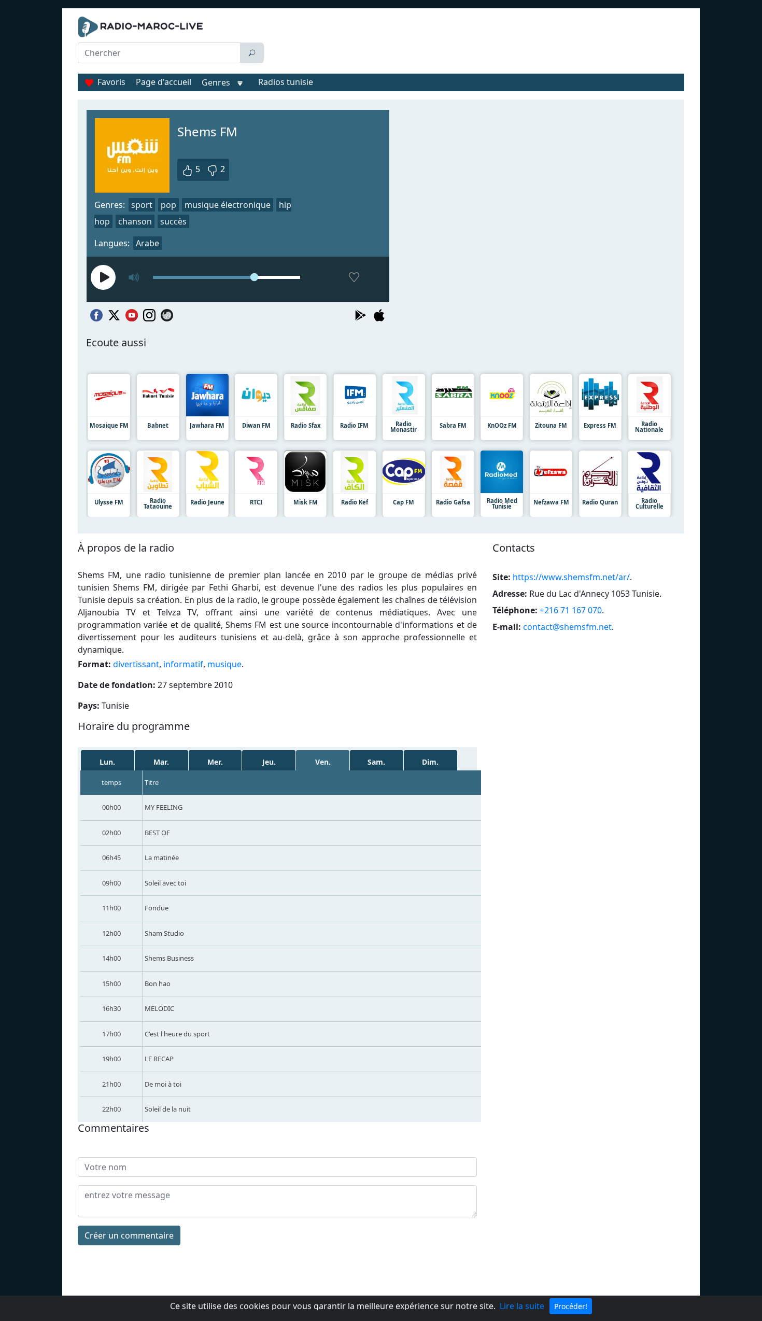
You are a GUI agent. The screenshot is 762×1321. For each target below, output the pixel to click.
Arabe (147, 243)
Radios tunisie (285, 82)
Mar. (161, 762)
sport (141, 204)
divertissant (136, 664)
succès (173, 221)
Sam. (376, 762)
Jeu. (269, 762)
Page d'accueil (163, 82)
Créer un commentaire (129, 1235)
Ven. (323, 762)
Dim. (430, 762)
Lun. (107, 762)
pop (168, 204)
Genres (216, 82)
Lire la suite (522, 1306)
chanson (135, 221)
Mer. (215, 762)
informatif (183, 664)
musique (224, 664)
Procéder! (570, 1306)
